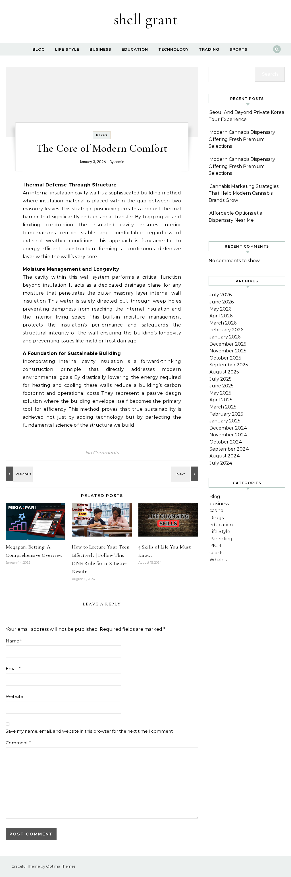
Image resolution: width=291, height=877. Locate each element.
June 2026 (221, 302)
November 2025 (227, 351)
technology (173, 49)
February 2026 (226, 329)
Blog (38, 49)
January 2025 (224, 421)
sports (239, 49)
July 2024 (220, 463)
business (100, 49)
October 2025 (225, 358)
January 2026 (224, 337)
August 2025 (224, 372)
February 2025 (226, 414)
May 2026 (220, 309)
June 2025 (221, 386)
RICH (215, 545)
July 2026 (220, 294)
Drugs (216, 517)
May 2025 (220, 393)
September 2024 (229, 449)
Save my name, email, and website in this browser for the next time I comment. (90, 731)
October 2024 (225, 442)
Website (14, 696)
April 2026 (220, 316)
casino (216, 510)
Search (270, 74)
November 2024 (228, 435)
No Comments (102, 452)
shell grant (146, 19)
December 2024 (228, 428)
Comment (18, 742)
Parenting (220, 538)
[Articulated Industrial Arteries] (185, 474)
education (135, 49)
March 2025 (222, 407)
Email (13, 668)
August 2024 (224, 456)
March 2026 (222, 323)
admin (119, 162)
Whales (217, 559)
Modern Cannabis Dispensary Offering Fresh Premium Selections (242, 139)
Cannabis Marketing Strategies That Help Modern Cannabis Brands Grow (243, 193)
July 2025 (220, 379)
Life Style (67, 49)
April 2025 (220, 399)
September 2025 (228, 364)
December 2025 (227, 344)
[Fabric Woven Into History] (18, 474)
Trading (209, 49)
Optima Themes (60, 866)
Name (14, 641)
